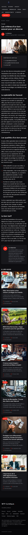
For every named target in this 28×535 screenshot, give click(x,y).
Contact (6, 15)
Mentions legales (11, 516)
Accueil (4, 6)
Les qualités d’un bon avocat (12, 62)
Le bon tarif (7, 65)
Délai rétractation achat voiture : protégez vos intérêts (13, 291)
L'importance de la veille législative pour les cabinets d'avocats (10, 475)
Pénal (19, 9)
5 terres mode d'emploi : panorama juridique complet (12, 364)
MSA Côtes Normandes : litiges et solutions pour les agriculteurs (13, 328)
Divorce (10, 6)
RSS (17, 516)
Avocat (17, 6)
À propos (18, 12)
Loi (3, 12)
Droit (24, 9)
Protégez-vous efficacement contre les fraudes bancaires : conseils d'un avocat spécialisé (13, 437)
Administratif (9, 12)
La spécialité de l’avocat (11, 60)
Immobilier (12, 9)
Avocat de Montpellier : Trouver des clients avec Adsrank (13, 400)
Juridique (5, 9)
